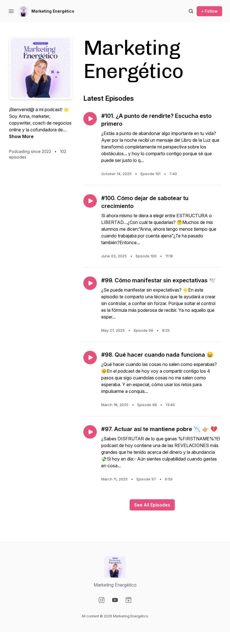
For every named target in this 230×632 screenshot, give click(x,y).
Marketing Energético (52, 11)
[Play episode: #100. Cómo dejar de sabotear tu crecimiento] (90, 201)
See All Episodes (152, 505)
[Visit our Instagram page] (101, 600)
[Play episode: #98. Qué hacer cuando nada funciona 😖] (90, 357)
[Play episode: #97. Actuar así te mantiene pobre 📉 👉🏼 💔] (90, 432)
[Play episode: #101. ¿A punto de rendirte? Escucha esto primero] (90, 118)
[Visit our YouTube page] (115, 600)
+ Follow (209, 11)
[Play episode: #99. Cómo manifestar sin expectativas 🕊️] (90, 283)
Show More (21, 136)
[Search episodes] (191, 11)
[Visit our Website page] (128, 600)
